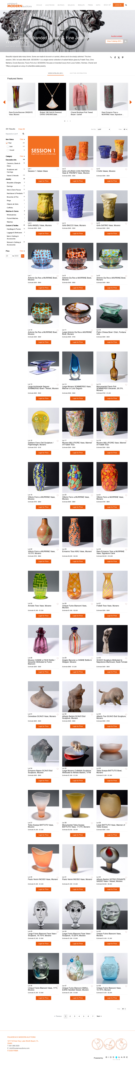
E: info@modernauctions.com (18, 1048)
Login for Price (43, 181)
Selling (71, 5)
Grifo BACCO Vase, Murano (74, 225)
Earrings (10, 186)
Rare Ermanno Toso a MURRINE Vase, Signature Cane (112, 114)
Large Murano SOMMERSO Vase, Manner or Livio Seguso (76, 387)
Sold (17, 146)
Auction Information (78, 73)
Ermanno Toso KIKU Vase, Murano (77, 551)
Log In (118, 5)
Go (23, 256)
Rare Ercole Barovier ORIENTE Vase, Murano (21, 113)
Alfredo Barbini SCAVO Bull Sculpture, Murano (73, 717)
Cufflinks (10, 208)
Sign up (107, 5)
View (120, 129)
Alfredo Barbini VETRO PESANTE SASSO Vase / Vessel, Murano (111, 880)
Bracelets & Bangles (14, 183)
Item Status (10, 139)
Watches (10, 222)
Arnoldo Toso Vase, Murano (39, 606)
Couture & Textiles (12, 225)
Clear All (21, 129)
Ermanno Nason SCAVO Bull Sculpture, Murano (40, 772)
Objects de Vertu (12, 204)
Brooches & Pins (12, 197)
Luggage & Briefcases (14, 232)
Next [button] (131, 102)
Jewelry (8, 179)
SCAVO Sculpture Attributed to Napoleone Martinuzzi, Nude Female (112, 661)
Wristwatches (11, 215)
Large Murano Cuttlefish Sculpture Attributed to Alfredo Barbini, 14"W (76, 772)
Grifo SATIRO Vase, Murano (108, 225)
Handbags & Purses (14, 229)
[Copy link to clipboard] (111, 57)
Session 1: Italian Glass (38, 171)
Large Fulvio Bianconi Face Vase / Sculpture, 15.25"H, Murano (76, 935)
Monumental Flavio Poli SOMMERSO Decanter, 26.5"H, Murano (110, 388)
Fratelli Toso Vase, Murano (108, 606)
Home (39, 5)
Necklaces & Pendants (15, 193)
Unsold (17, 150)
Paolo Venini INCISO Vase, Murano (43, 879)
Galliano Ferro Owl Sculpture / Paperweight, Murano (40, 444)
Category (9, 156)
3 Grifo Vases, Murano (106, 171)
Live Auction (15, 34)
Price (7, 251)
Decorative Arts (11, 160)
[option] (21, 100)
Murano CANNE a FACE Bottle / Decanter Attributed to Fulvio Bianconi (41, 662)
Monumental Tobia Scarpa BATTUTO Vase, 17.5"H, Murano (76, 826)
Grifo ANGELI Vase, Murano (40, 225)
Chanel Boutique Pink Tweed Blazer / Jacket (82, 113)
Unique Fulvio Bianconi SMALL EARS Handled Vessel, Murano (75, 989)
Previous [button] (4, 102)
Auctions (49, 5)
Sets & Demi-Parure (14, 190)
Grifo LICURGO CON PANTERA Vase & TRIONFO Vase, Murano (76, 172)
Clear (21, 139)
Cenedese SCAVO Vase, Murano (42, 716)
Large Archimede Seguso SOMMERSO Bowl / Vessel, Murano (43, 387)
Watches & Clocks (12, 211)
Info (98, 5)
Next (98, 1016)
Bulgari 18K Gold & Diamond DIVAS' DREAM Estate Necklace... (51, 114)
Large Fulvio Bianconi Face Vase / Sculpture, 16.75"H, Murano (42, 935)
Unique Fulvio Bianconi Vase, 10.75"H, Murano (109, 989)
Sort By (93, 129)
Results (81, 5)
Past (16, 143)
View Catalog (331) (114, 41)
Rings (9, 200)
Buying (61, 5)
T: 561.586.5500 (13, 1046)
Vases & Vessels (13, 175)
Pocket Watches (12, 218)
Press (90, 5)
